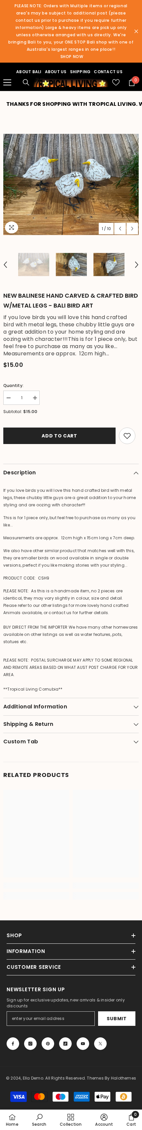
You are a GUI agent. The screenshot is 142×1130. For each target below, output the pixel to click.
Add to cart (59, 435)
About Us (56, 71)
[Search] (26, 82)
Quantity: (13, 385)
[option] (71, 184)
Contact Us (108, 71)
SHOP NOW (72, 56)
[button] (120, 228)
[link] (36, 885)
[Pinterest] (48, 1043)
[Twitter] (100, 1043)
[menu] (7, 82)
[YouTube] (83, 1043)
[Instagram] (30, 1043)
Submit (116, 1018)
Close (136, 31)
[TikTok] (65, 1043)
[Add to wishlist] (127, 436)
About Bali (28, 71)
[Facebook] (13, 1043)
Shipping (80, 71)
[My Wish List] (116, 82)
